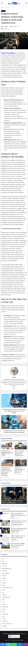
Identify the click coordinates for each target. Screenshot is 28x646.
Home (3, 7)
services (3, 284)
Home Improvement (7, 587)
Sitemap (21, 640)
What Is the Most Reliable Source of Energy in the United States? (18, 545)
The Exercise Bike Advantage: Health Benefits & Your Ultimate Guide (19, 530)
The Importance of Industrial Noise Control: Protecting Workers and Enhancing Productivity (6, 471)
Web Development (7, 623)
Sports (4, 609)
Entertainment (5, 573)
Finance (4, 578)
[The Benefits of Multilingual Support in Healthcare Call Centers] (7, 446)
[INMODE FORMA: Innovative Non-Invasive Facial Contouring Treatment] (5, 523)
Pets (3, 602)
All (2, 558)
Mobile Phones (6, 597)
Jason (4, 26)
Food (3, 580)
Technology (5, 614)
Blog (3, 561)
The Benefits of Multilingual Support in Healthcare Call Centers (7, 453)
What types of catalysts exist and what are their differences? (20, 470)
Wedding (4, 626)
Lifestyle (4, 594)
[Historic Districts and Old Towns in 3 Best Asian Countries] (5, 538)
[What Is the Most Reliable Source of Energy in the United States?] (5, 546)
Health (4, 585)
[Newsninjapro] (14, 3)
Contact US (7, 640)
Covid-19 (4, 566)
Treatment (5, 621)
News (3, 599)
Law (3, 592)
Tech (3, 611)
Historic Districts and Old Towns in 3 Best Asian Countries (18, 537)
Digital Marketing (6, 568)
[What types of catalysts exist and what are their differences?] (21, 462)
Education (4, 570)
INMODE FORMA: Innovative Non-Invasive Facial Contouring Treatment (18, 522)
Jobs (3, 590)
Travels (4, 618)
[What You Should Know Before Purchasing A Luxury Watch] (5, 516)
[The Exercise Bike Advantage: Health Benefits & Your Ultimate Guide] (5, 531)
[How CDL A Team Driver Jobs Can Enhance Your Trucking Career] (21, 446)
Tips (3, 616)
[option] (14, 495)
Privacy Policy (14, 640)
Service (8, 7)
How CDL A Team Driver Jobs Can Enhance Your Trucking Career (19, 453)
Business (4, 563)
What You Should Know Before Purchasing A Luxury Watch (18, 515)
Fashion (4, 575)
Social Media (5, 606)
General (4, 582)
